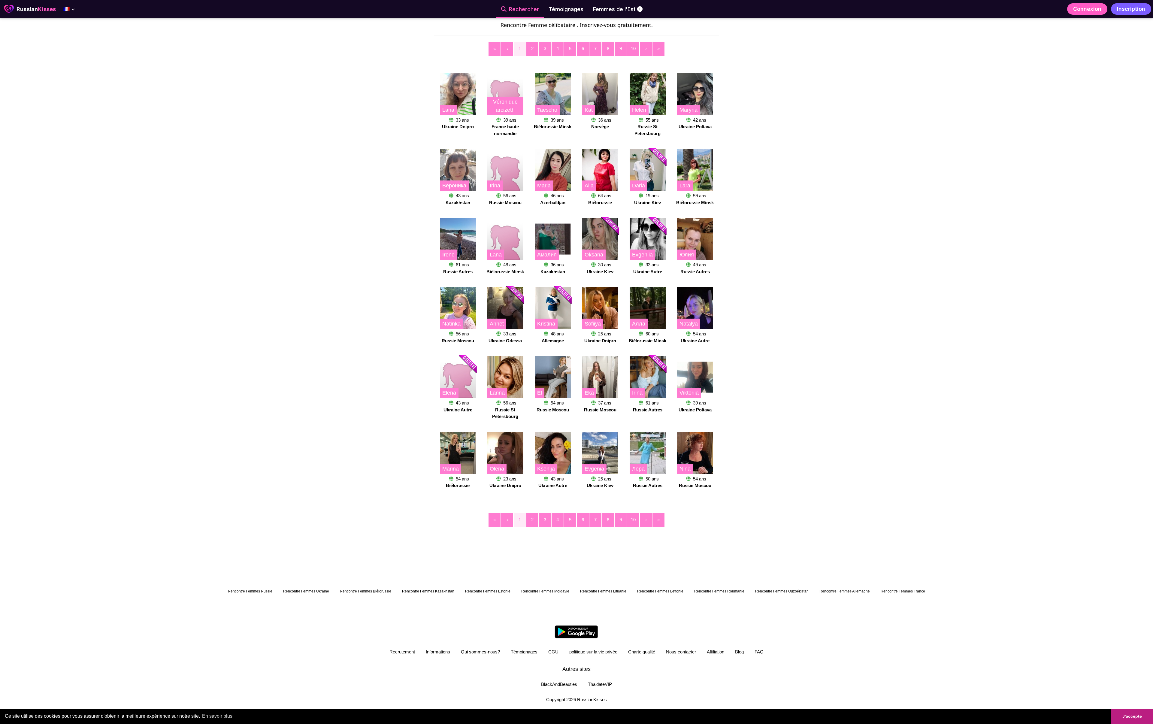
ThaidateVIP (600, 684)
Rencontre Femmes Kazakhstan (428, 591)
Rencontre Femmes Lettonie (660, 591)
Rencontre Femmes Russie (250, 591)
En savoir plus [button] (217, 716)
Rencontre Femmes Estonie (487, 591)
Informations (438, 651)
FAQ (759, 651)
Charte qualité (641, 651)
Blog (739, 651)
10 (633, 48)
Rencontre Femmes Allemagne (844, 591)
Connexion (1087, 9)
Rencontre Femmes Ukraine (306, 591)
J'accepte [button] (1132, 716)
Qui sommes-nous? (480, 651)
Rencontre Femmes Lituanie (603, 591)
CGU (553, 651)
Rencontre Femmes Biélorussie (365, 591)
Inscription (1131, 9)
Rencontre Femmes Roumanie (719, 591)
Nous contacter (681, 651)
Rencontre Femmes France (903, 591)
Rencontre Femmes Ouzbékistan (782, 591)
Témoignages (524, 651)
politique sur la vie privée (593, 651)
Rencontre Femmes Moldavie (545, 591)
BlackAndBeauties (559, 684)
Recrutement (402, 651)
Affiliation (715, 651)
